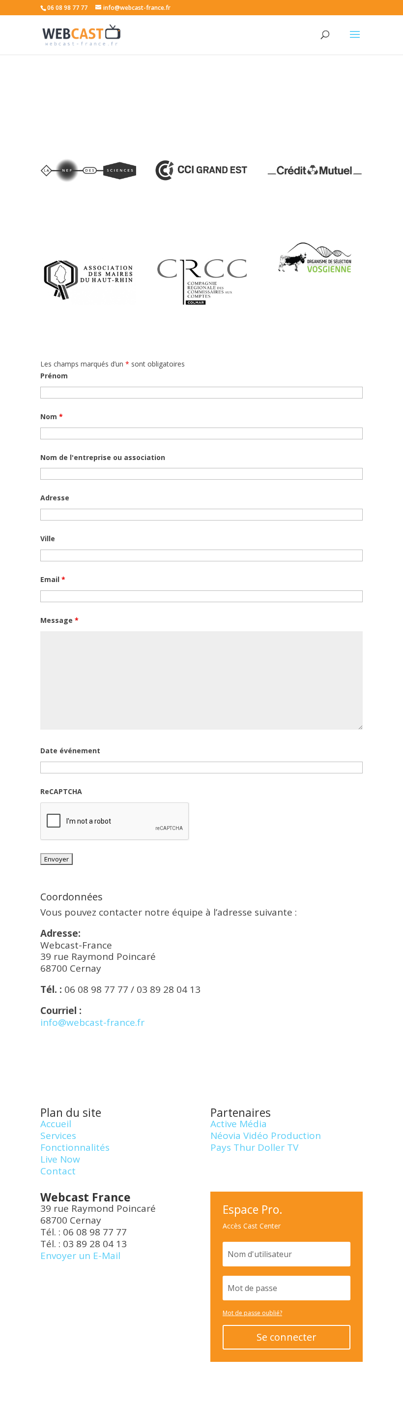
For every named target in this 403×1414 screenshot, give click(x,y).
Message (59, 620)
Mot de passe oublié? (252, 1313)
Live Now (60, 1159)
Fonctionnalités (75, 1147)
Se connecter (287, 1337)
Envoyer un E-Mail (80, 1255)
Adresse (54, 497)
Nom (51, 416)
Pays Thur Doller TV (254, 1147)
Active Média (238, 1123)
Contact (58, 1171)
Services (58, 1135)
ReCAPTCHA (61, 791)
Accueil (55, 1123)
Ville (47, 538)
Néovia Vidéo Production (265, 1135)
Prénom (54, 375)
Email (52, 579)
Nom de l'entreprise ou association (102, 457)
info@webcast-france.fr (92, 1022)
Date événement (70, 750)
